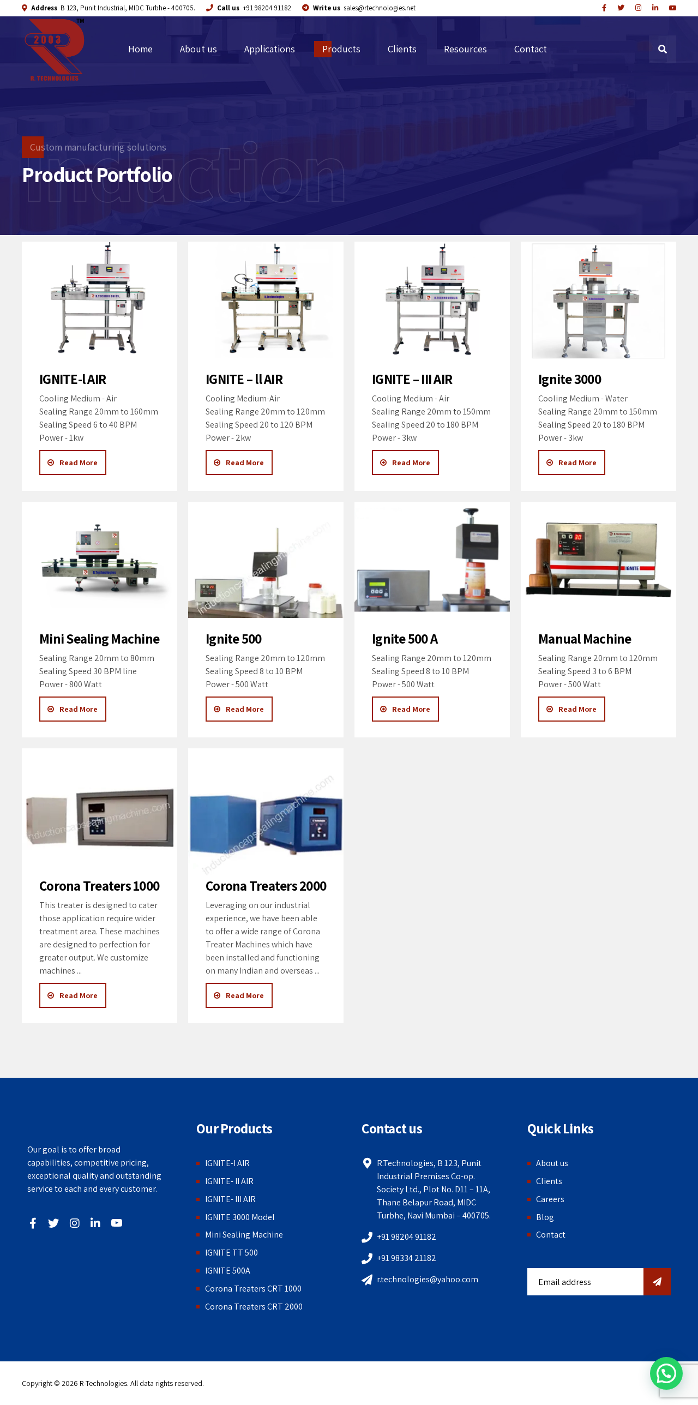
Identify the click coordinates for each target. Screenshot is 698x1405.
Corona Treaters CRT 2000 (254, 1306)
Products (341, 49)
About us (198, 49)
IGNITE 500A (227, 1270)
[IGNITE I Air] (99, 300)
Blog (545, 1217)
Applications (269, 49)
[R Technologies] (655, 8)
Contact (530, 49)
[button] (666, 1373)
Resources (465, 49)
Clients (402, 49)
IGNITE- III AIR (230, 1199)
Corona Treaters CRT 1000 (253, 1288)
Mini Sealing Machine (244, 1234)
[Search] (662, 49)
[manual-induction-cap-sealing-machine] (598, 560)
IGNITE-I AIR (227, 1163)
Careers (550, 1199)
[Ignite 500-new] (266, 560)
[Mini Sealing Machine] (99, 560)
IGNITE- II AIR (229, 1181)
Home (140, 49)
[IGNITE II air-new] (266, 300)
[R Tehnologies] (638, 8)
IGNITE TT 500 (231, 1252)
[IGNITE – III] (432, 300)
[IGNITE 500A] (432, 560)
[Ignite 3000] (598, 300)
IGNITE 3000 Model (240, 1217)
